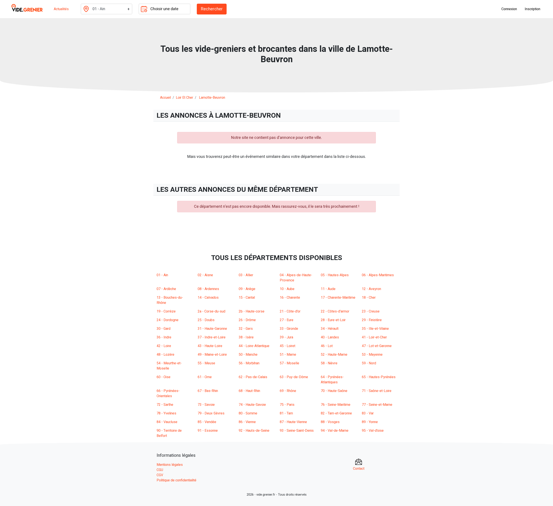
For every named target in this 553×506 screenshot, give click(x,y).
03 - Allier (246, 275)
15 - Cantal (247, 297)
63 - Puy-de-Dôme (294, 377)
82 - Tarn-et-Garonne (336, 413)
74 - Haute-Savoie (252, 404)
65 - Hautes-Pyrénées (379, 377)
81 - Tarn (286, 413)
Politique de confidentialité (176, 480)
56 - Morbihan (249, 363)
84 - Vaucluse (167, 422)
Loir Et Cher (184, 97)
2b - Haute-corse (251, 311)
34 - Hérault (329, 328)
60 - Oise (163, 377)
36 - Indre (164, 337)
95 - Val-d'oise (373, 430)
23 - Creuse (371, 311)
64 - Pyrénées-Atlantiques (332, 379)
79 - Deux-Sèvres (211, 413)
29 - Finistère (372, 320)
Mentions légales (170, 464)
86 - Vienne (247, 422)
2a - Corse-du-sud (211, 311)
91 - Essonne (208, 430)
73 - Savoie (206, 404)
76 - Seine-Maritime (335, 404)
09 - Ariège (247, 289)
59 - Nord (369, 363)
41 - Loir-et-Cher (374, 337)
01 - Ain (162, 275)
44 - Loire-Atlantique (254, 346)
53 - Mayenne (372, 354)
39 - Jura (286, 337)
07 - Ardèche (166, 289)
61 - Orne (205, 377)
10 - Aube (287, 289)
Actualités (61, 9)
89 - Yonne (370, 422)
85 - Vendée (207, 422)
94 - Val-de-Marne (334, 430)
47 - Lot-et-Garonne (377, 346)
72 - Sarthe (165, 404)
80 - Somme (248, 413)
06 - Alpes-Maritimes (378, 275)
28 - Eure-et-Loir (333, 320)
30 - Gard (163, 328)
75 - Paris (287, 404)
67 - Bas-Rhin (208, 390)
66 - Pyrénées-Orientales (168, 393)
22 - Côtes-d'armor (335, 311)
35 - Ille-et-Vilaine (375, 328)
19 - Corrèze (166, 311)
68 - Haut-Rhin (249, 390)
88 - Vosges (330, 422)
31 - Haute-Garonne (212, 328)
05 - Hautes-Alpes (335, 275)
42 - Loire (164, 346)
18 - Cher (369, 297)
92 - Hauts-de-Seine (254, 430)
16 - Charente (290, 297)
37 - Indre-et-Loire (212, 337)
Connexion (509, 9)
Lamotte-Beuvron (212, 97)
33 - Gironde (289, 328)
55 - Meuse (206, 363)
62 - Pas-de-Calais (253, 377)
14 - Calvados (208, 297)
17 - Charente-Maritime (338, 297)
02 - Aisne (205, 275)
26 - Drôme (247, 320)
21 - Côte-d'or (290, 311)
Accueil (165, 97)
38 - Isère (246, 337)
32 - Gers (246, 328)
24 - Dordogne (167, 320)
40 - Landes (330, 337)
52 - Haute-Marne (334, 354)
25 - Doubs (206, 320)
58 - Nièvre (329, 363)
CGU (160, 470)
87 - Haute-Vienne (293, 422)
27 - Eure (286, 320)
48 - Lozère (165, 354)
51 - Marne (288, 354)
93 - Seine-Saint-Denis (297, 430)
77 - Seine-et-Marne (377, 404)
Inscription (532, 9)
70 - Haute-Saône (334, 390)
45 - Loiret (287, 346)
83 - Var (368, 413)
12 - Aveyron (371, 289)
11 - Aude (328, 289)
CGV (160, 475)
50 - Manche (248, 354)
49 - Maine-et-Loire (212, 354)
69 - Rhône (288, 390)
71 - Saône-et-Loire (376, 390)
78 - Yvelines (166, 413)
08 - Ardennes (208, 289)
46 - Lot (327, 346)
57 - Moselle (289, 363)
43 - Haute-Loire (210, 346)
